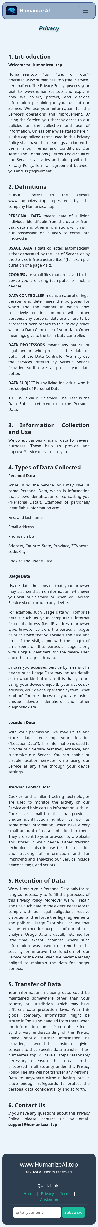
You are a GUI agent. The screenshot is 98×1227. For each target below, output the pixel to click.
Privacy (47, 1193)
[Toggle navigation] (85, 10)
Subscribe (73, 1212)
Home (29, 1193)
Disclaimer (49, 1199)
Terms (65, 1193)
